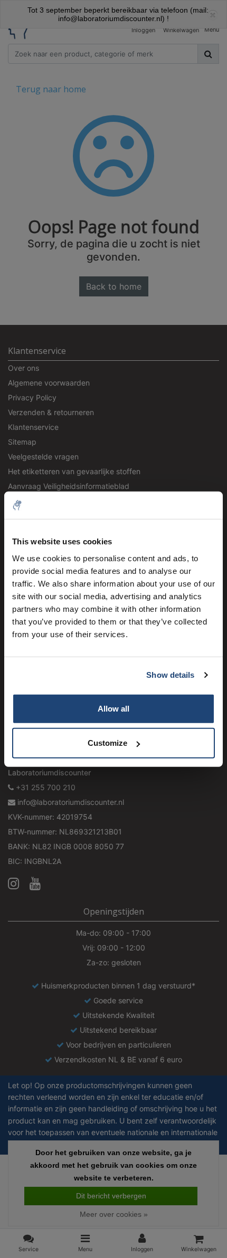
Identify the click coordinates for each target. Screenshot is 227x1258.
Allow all (113, 708)
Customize (107, 742)
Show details (170, 674)
